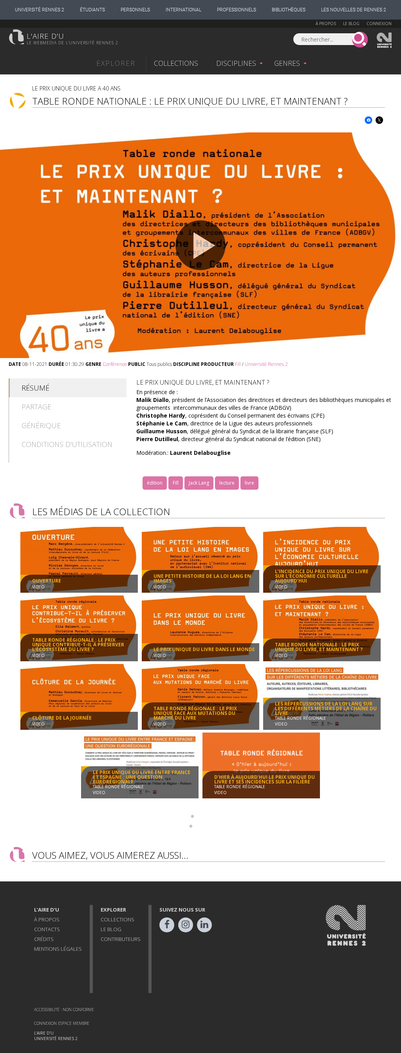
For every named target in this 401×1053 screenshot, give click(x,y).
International (183, 10)
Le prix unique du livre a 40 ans (76, 88)
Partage (36, 406)
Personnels (135, 10)
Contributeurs (121, 939)
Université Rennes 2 (39, 10)
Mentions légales (58, 948)
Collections (176, 63)
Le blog (351, 23)
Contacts (47, 929)
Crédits (44, 939)
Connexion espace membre (61, 1023)
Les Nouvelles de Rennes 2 (353, 10)
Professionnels (236, 10)
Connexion (379, 23)
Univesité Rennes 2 (384, 40)
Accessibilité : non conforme (64, 1009)
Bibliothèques (288, 10)
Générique (41, 425)
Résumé (35, 388)
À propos (326, 23)
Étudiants (92, 10)
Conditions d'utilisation (67, 444)
